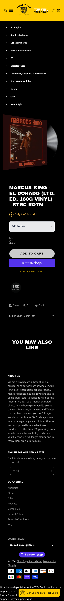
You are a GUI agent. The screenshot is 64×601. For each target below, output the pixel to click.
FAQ (10, 524)
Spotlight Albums (19, 35)
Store (11, 493)
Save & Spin (16, 104)
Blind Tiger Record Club (29, 561)
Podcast (12, 503)
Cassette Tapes (18, 65)
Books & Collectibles (21, 81)
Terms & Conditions (18, 519)
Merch (14, 88)
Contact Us (14, 508)
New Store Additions (21, 50)
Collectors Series (19, 42)
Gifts (13, 96)
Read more (15, 297)
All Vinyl (15, 27)
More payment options (32, 271)
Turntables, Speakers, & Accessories (28, 73)
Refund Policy (15, 514)
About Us (13, 488)
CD (12, 58)
